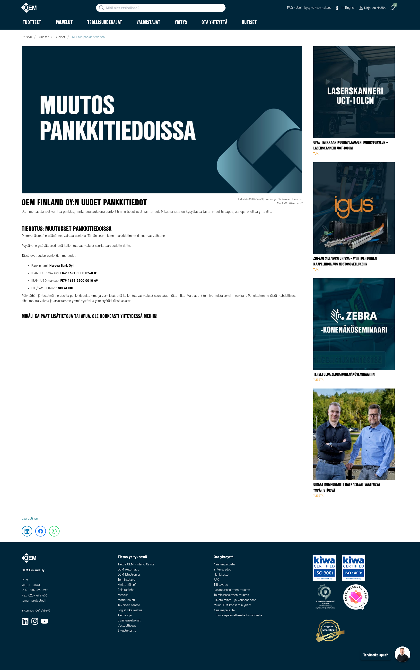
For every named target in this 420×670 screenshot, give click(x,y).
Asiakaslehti (126, 590)
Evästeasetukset (129, 620)
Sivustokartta (127, 631)
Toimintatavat (127, 580)
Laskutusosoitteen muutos (232, 590)
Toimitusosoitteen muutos (231, 595)
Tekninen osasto (129, 605)
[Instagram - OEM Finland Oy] (34, 621)
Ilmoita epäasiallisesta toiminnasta (238, 615)
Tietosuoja (125, 615)
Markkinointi (126, 600)
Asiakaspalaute (224, 610)
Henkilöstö (221, 574)
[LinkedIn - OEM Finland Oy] (25, 621)
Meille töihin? (127, 585)
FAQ (216, 580)
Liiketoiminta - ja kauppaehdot (235, 600)
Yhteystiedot (222, 569)
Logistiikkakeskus (130, 610)
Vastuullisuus (127, 625)
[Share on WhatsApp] (12, 81)
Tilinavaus (221, 585)
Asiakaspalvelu (224, 564)
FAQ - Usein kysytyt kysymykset (309, 8)
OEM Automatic (128, 569)
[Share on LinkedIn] (12, 52)
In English (348, 8)
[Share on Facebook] (12, 67)
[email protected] (33, 600)
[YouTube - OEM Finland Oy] (44, 621)
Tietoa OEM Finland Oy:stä (136, 564)
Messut (123, 595)
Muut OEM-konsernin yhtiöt (232, 605)
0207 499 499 (38, 590)
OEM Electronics (129, 574)
